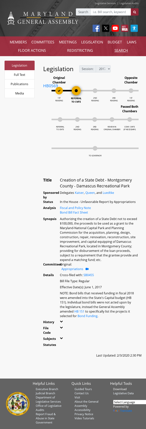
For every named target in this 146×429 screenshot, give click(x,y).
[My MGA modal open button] (124, 28)
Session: (88, 69)
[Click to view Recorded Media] (87, 269)
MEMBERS (18, 42)
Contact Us (82, 393)
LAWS (131, 42)
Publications (19, 84)
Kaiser (79, 193)
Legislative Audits (129, 3)
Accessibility (82, 410)
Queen (90, 193)
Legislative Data (123, 393)
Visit (77, 397)
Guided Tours (83, 389)
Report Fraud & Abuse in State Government (46, 418)
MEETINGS (68, 42)
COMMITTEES (42, 42)
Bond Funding (88, 316)
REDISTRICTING (80, 50)
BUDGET (115, 42)
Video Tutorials (84, 418)
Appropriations (72, 269)
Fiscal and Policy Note (75, 208)
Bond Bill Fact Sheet (74, 212)
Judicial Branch (45, 393)
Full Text (19, 75)
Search (83, 12)
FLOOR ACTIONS (32, 50)
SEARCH (121, 50)
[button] (61, 323)
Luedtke (108, 193)
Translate (126, 410)
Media (19, 93)
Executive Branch (47, 389)
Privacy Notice (84, 414)
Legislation (19, 65)
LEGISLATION (92, 42)
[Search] (135, 12)
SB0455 (88, 275)
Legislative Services (105, 3)
